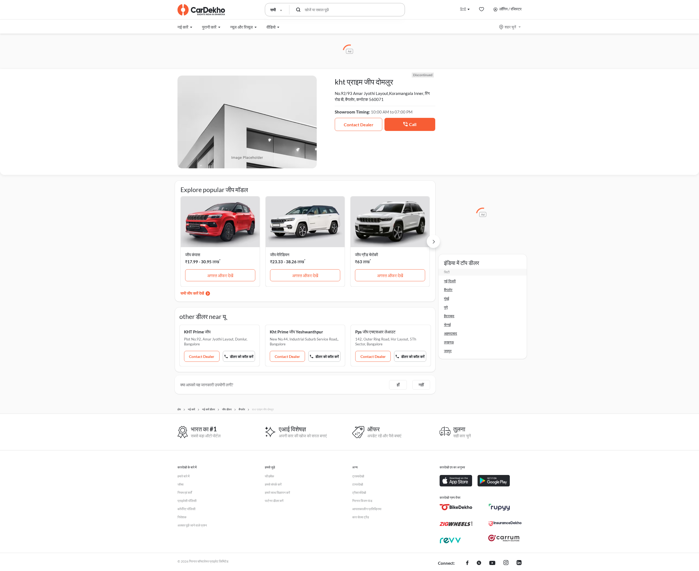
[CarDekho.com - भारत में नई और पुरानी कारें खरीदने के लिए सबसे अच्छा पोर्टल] (201, 10)
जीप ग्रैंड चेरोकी (366, 254)
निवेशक (181, 517)
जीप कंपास (192, 254)
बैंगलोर (448, 290)
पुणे (446, 307)
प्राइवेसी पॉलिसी (187, 501)
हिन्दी (463, 9)
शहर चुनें (510, 27)
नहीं (421, 384)
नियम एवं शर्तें (184, 493)
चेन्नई (447, 324)
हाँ (398, 384)
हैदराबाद (449, 316)
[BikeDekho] (456, 507)
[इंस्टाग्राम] (505, 563)
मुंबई (446, 298)
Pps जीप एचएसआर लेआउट (375, 331)
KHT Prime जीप (197, 331)
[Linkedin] (519, 563)
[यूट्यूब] (492, 563)
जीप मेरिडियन (279, 254)
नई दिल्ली (450, 281)
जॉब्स (180, 484)
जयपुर (448, 351)
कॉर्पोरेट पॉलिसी (186, 509)
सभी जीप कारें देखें (192, 293)
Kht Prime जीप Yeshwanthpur (296, 331)
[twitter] (479, 563)
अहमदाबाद (450, 333)
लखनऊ (449, 342)
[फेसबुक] (467, 563)
